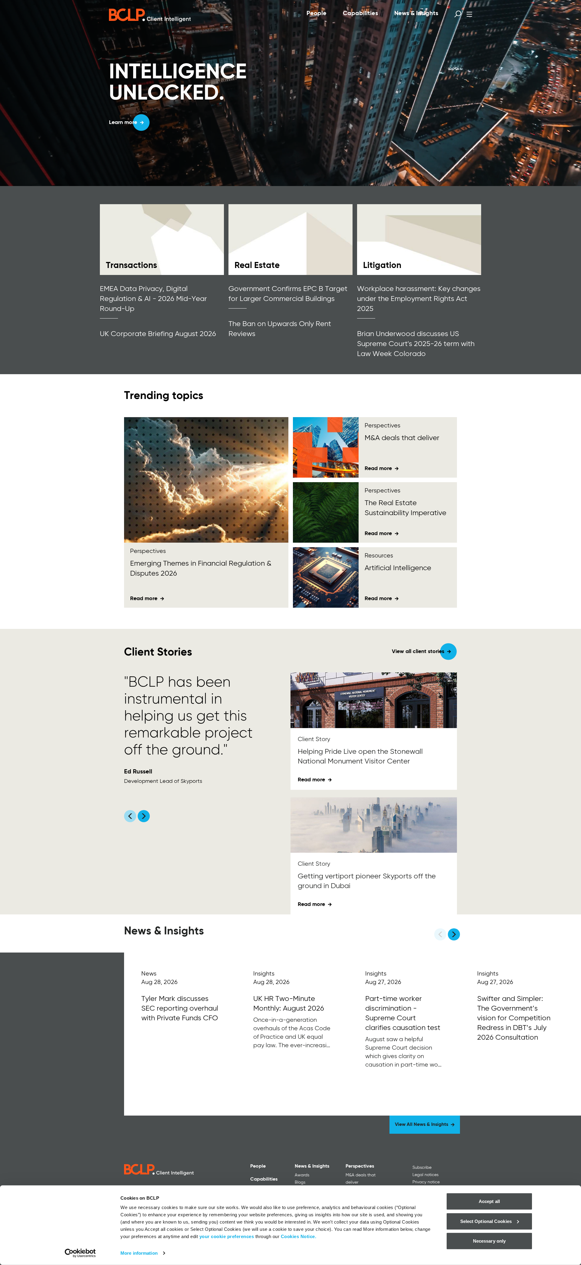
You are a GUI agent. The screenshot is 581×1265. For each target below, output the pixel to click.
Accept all (489, 1201)
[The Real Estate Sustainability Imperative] (326, 512)
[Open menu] (469, 14)
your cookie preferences (226, 1236)
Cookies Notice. (299, 1236)
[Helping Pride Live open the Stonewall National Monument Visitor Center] (373, 700)
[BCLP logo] (150, 15)
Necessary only (489, 1241)
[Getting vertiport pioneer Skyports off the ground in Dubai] (373, 825)
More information (139, 1253)
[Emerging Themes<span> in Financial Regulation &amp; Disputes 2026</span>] (206, 480)
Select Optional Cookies (486, 1221)
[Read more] (162, 239)
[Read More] (180, 1034)
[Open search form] (458, 14)
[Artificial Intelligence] (326, 577)
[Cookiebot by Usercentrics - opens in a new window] (80, 1253)
